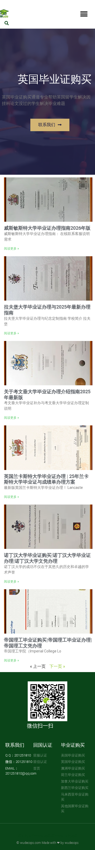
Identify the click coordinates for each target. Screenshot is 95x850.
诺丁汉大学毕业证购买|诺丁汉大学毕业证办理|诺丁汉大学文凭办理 (47, 558)
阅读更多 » (11, 248)
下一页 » (57, 666)
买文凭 (22, 836)
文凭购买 (71, 836)
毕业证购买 (73, 745)
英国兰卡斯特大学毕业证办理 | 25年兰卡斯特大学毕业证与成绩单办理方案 (46, 479)
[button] (84, 14)
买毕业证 (57, 836)
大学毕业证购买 (39, 836)
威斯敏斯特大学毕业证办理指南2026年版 (47, 228)
